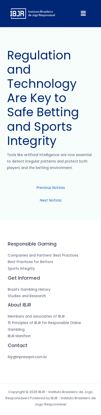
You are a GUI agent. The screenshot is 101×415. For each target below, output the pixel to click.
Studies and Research (27, 296)
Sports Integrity (21, 268)
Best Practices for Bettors (30, 261)
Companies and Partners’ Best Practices (43, 255)
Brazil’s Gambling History (29, 289)
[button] (83, 13)
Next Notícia (50, 200)
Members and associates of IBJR (36, 316)
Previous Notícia (51, 187)
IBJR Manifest (19, 336)
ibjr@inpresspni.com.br (27, 357)
